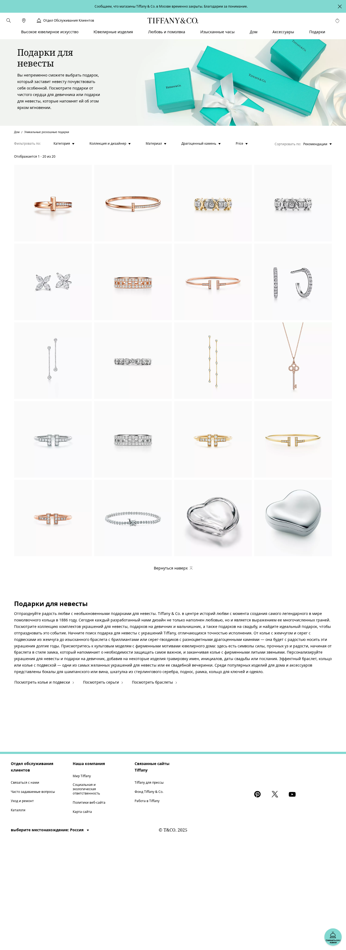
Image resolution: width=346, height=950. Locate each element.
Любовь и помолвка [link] (166, 31)
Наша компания (89, 763)
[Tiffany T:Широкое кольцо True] (133, 282)
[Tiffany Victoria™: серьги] (53, 282)
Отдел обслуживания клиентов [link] (68, 20)
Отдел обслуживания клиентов (32, 767)
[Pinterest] (258, 794)
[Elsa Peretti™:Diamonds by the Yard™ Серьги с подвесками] (53, 360)
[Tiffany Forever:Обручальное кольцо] (133, 360)
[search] (8, 20)
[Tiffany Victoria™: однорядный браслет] (133, 518)
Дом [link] (253, 31)
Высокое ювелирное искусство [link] (49, 31)
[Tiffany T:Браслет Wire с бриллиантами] (213, 282)
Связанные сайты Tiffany (152, 767)
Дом (16, 132)
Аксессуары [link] (283, 31)
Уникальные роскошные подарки (46, 132)
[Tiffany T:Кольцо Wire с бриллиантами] (213, 439)
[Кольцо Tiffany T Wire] (53, 439)
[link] (24, 20)
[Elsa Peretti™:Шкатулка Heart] (213, 518)
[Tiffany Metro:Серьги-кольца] (293, 282)
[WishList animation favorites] (337, 21)
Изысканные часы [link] (217, 31)
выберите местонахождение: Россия (48, 829)
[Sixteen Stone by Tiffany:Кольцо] (213, 203)
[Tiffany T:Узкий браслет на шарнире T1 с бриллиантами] (133, 203)
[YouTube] (293, 794)
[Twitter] (275, 794)
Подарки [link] (317, 31)
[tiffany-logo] (173, 20)
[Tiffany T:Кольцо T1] (53, 203)
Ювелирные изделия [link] (113, 31)
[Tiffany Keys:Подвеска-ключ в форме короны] (293, 360)
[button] (8, 20)
